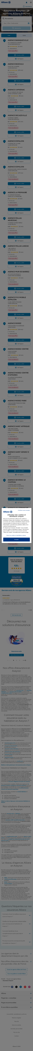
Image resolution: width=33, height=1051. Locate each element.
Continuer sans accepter (24, 510)
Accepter (16, 539)
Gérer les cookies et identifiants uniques (16, 535)
